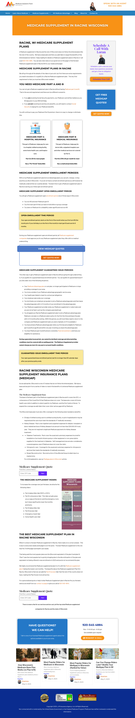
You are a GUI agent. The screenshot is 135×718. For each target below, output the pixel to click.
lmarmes (25, 681)
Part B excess (50, 572)
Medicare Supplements (41, 13)
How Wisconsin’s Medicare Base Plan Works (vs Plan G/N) (27, 667)
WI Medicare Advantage (61, 13)
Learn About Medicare (20, 13)
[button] (21, 13)
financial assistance (64, 331)
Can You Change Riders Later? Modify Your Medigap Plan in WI (106, 664)
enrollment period (52, 196)
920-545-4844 (64, 583)
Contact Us (93, 13)
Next (42, 473)
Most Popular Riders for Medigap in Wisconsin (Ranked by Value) (80, 665)
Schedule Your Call (101, 79)
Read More (20, 679)
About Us (83, 13)
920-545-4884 (27, 61)
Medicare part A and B (72, 89)
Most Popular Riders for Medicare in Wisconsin (54, 663)
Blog (76, 13)
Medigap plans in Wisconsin (53, 459)
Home (8, 13)
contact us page (41, 583)
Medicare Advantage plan (36, 286)
